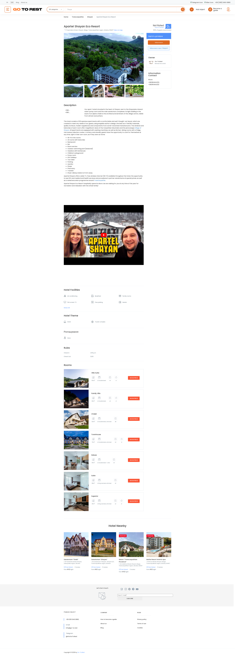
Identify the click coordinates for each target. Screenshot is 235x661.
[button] (139, 79)
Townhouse (96, 434)
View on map (118, 30)
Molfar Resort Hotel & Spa (156, 559)
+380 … (67, 110)
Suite (93, 475)
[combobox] (55, 9)
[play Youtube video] (104, 235)
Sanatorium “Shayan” (99, 559)
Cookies (140, 628)
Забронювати (159, 42)
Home (66, 17)
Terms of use (141, 623)
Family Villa (95, 393)
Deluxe (94, 455)
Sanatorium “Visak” (71, 559)
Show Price (134, 378)
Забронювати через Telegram (159, 48)
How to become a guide (109, 619)
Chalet (94, 414)
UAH (12, 2)
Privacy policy (141, 619)
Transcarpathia (78, 17)
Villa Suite (95, 373)
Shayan (90, 17)
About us (24, 2)
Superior (94, 496)
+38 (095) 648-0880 (222, 2)
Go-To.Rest (158, 61)
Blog (17, 2)
